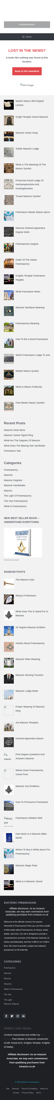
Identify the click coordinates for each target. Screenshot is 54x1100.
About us (44, 1089)
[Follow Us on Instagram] (17, 1016)
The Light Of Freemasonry (17, 495)
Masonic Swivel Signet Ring (18, 435)
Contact (16, 1093)
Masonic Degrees (13, 480)
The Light (8, 1000)
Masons (8, 490)
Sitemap (15, 1089)
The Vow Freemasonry (16, 501)
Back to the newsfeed (27, 71)
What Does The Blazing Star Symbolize (24, 445)
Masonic (8, 475)
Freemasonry (11, 470)
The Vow (7, 994)
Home (38, 1093)
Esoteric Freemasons (30, 1082)
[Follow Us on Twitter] (12, 1016)
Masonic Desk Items (14, 430)
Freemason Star (12, 451)
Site (7, 1089)
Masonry (8, 984)
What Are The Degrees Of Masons (22, 440)
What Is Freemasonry (15, 506)
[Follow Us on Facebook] (6, 1016)
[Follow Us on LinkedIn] (23, 1016)
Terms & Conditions (29, 1089)
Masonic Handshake (14, 485)
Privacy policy (27, 1093)
